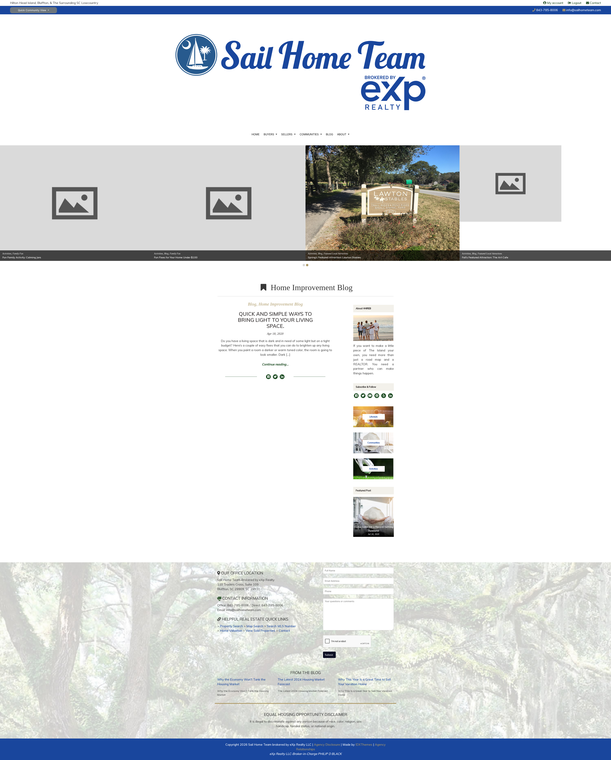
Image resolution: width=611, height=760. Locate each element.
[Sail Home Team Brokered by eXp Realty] (300, 72)
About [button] (342, 134)
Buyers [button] (269, 134)
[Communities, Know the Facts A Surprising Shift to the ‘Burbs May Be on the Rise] (519, 177)
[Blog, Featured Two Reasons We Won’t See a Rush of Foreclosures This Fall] (229, 202)
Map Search (254, 626)
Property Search (231, 626)
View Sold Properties (260, 631)
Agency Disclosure (327, 744)
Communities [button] (310, 134)
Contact (284, 631)
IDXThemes (363, 744)
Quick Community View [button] (32, 10)
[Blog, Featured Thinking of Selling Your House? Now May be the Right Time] (365, 177)
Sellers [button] (287, 134)
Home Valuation (231, 631)
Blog (329, 134)
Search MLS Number (281, 626)
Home (256, 134)
